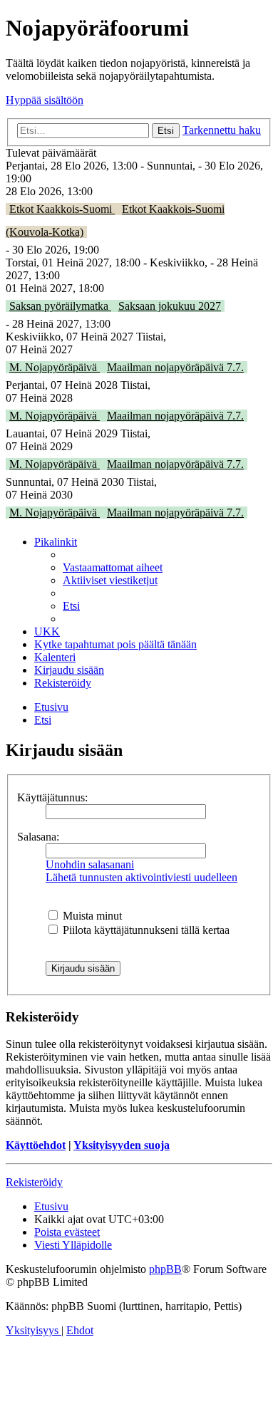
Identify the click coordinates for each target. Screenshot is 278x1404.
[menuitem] (113, 567)
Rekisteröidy (34, 1182)
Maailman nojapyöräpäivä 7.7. (175, 367)
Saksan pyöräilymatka (60, 306)
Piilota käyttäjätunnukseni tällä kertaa (145, 930)
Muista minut (91, 916)
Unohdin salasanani (90, 864)
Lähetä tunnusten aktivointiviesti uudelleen (141, 877)
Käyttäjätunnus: (52, 797)
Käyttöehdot (36, 1145)
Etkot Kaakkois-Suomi (62, 209)
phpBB (165, 1269)
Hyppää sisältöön (44, 100)
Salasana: (38, 837)
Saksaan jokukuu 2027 (169, 306)
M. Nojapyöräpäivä (54, 367)
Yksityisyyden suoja (121, 1145)
